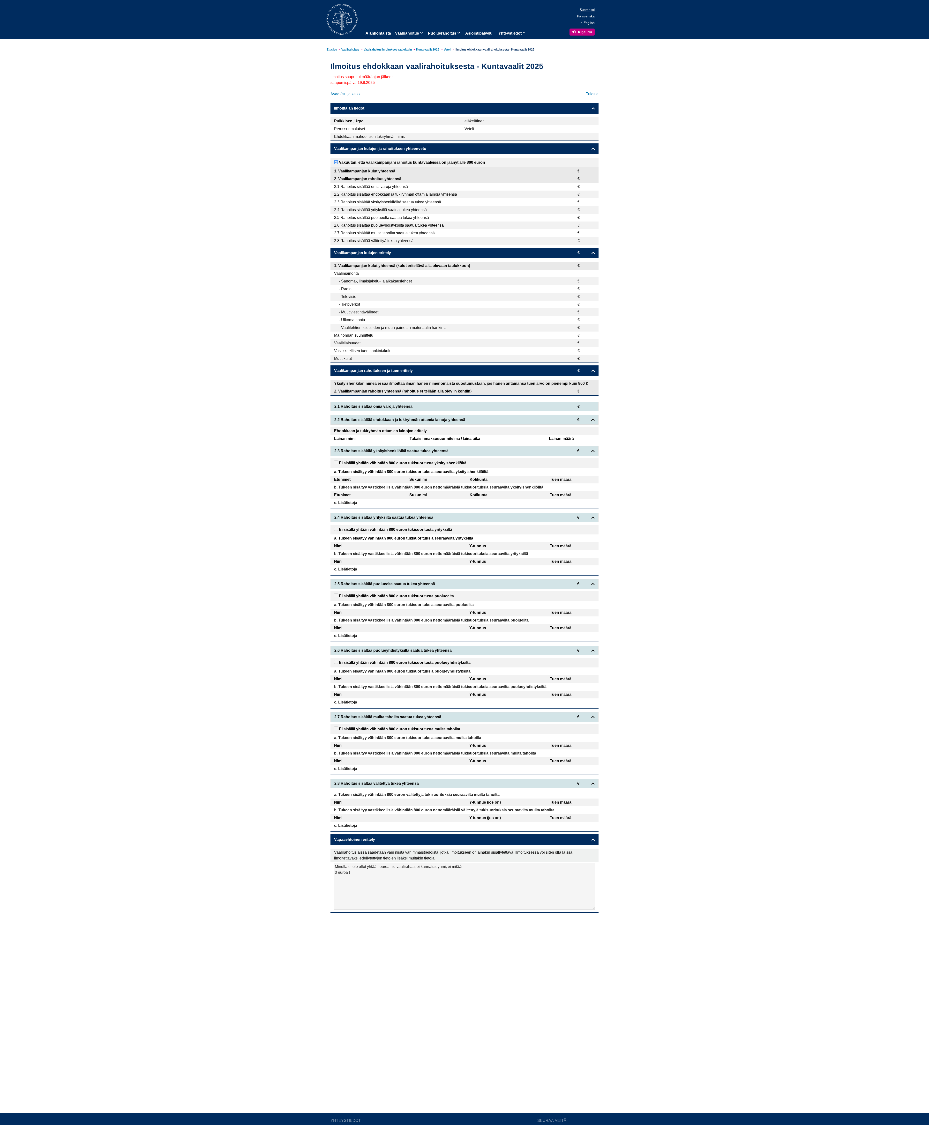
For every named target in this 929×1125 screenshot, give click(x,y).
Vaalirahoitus (407, 33)
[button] (421, 32)
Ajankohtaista (378, 33)
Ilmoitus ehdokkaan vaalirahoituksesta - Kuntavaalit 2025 (495, 49)
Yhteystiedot (510, 33)
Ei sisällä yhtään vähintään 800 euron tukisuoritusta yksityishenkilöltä (402, 463)
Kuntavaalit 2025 (427, 49)
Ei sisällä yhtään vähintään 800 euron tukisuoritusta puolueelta (396, 596)
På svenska (586, 16)
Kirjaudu (585, 32)
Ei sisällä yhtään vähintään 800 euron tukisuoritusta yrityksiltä (395, 529)
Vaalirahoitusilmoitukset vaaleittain (388, 49)
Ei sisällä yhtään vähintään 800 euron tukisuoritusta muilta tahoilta (399, 729)
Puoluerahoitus (442, 33)
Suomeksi (587, 10)
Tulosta (592, 94)
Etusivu (332, 49)
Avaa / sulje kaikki (345, 94)
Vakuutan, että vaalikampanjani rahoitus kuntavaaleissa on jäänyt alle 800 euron (411, 162)
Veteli (447, 49)
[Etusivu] (342, 19)
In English (587, 23)
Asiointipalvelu (479, 33)
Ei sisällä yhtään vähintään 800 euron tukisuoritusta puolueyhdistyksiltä (404, 662)
